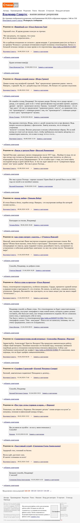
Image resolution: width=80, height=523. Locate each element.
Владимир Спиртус (15, 14)
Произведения (16, 11)
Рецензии (27, 11)
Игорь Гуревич (42, 79)
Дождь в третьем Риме (24, 150)
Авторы (6, 11)
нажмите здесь (35, 516)
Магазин (41, 11)
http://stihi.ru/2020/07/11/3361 (52, 318)
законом (12, 505)
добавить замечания (11, 57)
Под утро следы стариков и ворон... (30, 405)
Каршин (50, 405)
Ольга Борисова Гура (38, 27)
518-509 (46, 491)
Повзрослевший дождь (24, 79)
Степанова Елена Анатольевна (47, 446)
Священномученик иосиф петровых (30, 339)
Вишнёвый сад (21, 27)
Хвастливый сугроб (23, 446)
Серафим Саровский (23, 368)
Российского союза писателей (52, 520)
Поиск (34, 11)
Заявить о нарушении (40, 51)
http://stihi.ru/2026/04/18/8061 (47, 350)
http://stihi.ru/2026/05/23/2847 (64, 47)
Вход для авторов (63, 11)
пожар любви (20, 198)
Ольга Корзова (43, 282)
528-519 (40, 491)
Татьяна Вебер (34, 198)
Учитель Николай (50, 237)
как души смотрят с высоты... (27, 237)
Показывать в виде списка (12, 20)
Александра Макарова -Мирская (60, 339)
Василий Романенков (44, 150)
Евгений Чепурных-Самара (45, 368)
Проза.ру (7, 500)
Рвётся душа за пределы (25, 282)
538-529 (33, 491)
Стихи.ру (69, 498)
